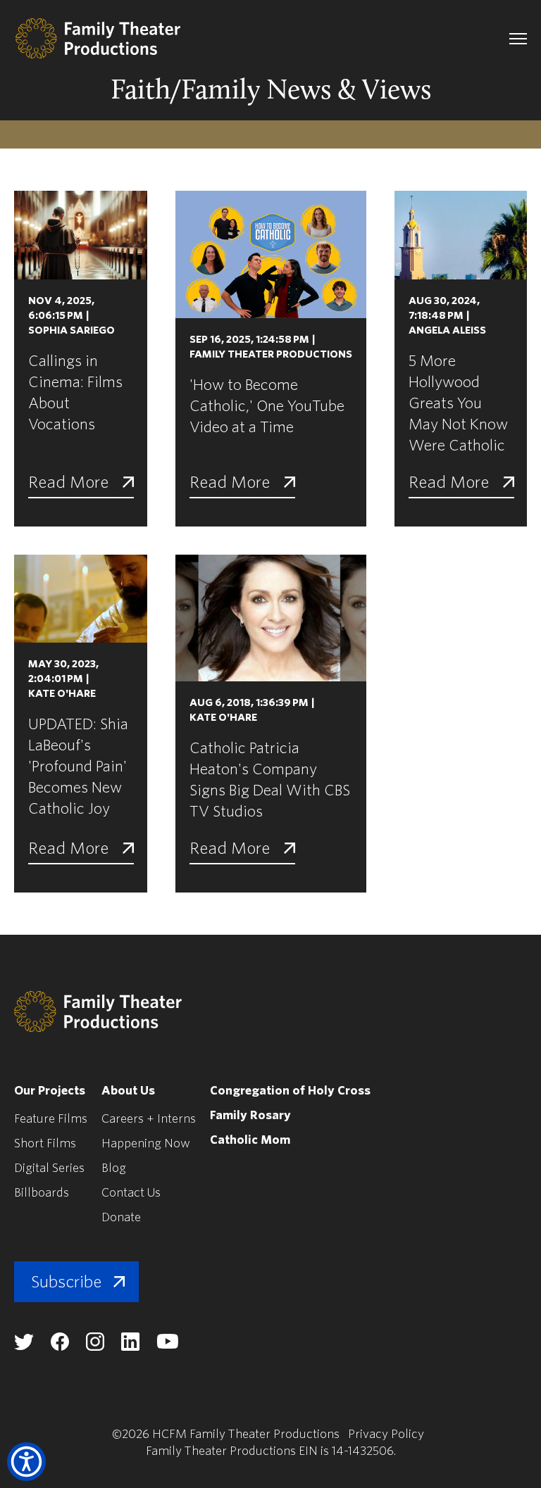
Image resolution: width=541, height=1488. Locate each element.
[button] (26, 1461)
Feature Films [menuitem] (50, 1119)
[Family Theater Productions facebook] (60, 1347)
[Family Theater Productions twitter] (24, 1346)
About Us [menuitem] (128, 1090)
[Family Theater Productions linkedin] (130, 1347)
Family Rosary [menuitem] (250, 1115)
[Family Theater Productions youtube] (167, 1345)
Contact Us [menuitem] (131, 1192)
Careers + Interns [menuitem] (148, 1119)
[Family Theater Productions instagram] (95, 1347)
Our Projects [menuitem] (49, 1090)
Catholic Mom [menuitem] (250, 1140)
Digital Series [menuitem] (49, 1168)
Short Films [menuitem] (45, 1143)
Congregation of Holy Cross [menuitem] (290, 1090)
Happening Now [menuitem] (145, 1143)
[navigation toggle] (518, 38)
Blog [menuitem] (113, 1168)
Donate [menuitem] (121, 1217)
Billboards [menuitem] (41, 1192)
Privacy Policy (386, 1434)
